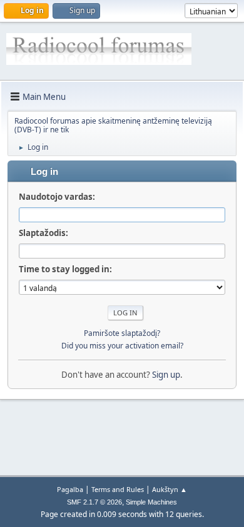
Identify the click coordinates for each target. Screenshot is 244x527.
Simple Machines (151, 502)
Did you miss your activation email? (122, 345)
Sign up (166, 374)
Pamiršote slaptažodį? (122, 333)
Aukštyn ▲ (169, 489)
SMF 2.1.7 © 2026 (94, 502)
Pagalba (70, 489)
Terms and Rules (117, 489)
